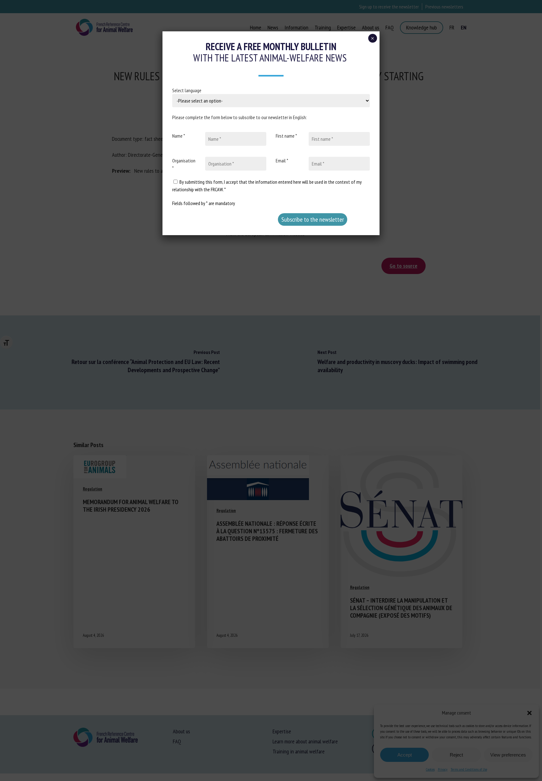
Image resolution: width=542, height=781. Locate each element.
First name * (286, 136)
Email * (282, 160)
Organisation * (183, 164)
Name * (178, 136)
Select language (186, 90)
